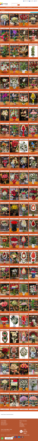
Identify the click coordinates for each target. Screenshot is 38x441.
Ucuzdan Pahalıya (4, 12)
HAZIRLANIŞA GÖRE (22, 7)
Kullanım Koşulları (3, 422)
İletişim (20, 422)
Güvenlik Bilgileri (21, 424)
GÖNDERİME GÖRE (9, 7)
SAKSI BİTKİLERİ (29, 7)
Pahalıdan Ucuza (11, 12)
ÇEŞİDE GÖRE (15, 7)
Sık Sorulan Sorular (4, 424)
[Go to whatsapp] (2, 438)
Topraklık (3, 10)
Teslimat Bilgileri (21, 425)
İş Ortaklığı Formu (22, 426)
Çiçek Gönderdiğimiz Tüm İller (5, 430)
